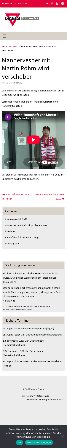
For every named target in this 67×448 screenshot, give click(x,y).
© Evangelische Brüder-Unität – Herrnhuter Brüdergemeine (26, 306)
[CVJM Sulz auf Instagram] (62, 3)
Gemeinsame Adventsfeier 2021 (50, 196)
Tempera (46, 399)
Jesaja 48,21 (9, 282)
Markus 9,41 (9, 300)
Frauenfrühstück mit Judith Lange (22, 237)
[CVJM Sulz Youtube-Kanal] (47, 3)
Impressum (7, 3)
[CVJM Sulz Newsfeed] (57, 3)
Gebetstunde (33, 334)
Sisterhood (10, 231)
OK (20, 442)
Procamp (34, 328)
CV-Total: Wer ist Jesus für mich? (15, 196)
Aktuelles (13, 46)
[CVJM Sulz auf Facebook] (52, 3)
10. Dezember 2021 (14, 82)
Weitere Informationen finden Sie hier (17, 309)
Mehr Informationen (39, 442)
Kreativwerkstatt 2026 (16, 219)
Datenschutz (21, 3)
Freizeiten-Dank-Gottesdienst (46, 361)
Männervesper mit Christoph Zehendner (26, 225)
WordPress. (58, 399)
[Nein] (62, 436)
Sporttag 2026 (12, 243)
